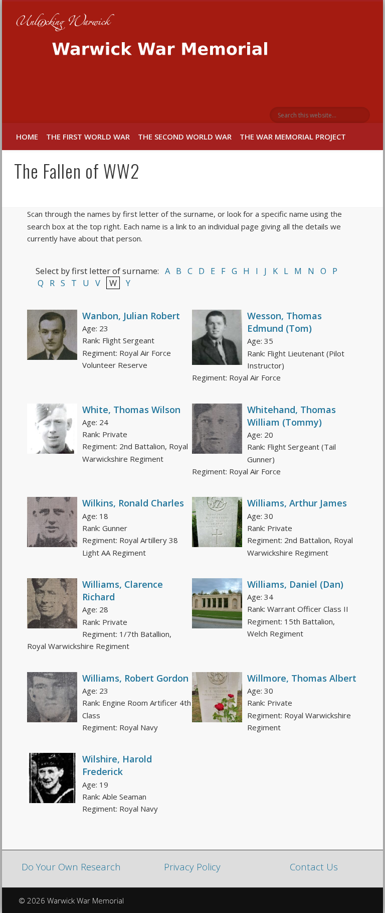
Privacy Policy (192, 866)
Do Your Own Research (71, 866)
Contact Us (314, 866)
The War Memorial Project (293, 137)
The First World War (88, 137)
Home (27, 137)
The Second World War (185, 137)
